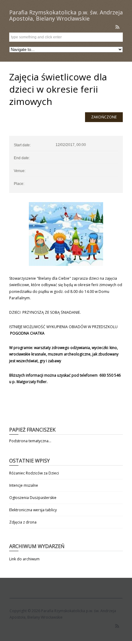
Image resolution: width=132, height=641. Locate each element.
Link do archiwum (24, 559)
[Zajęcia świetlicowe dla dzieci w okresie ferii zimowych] (66, 234)
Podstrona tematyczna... (30, 440)
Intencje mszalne (23, 485)
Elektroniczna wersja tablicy (33, 509)
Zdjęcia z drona (23, 522)
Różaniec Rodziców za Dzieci (34, 473)
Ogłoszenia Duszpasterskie (32, 497)
